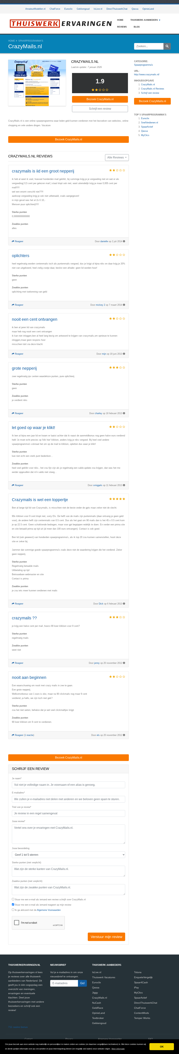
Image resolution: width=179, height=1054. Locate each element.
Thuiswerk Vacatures (103, 977)
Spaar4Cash (141, 982)
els (98, 735)
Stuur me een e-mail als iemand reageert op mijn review (43, 904)
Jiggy (95, 992)
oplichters (20, 255)
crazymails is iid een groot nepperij (43, 171)
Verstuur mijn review (106, 937)
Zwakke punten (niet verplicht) (27, 881)
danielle (104, 241)
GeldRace (97, 1007)
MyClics (145, 135)
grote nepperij (24, 368)
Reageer (18, 241)
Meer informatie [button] (118, 1049)
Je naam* (17, 778)
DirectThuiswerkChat (116, 9)
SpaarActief (147, 126)
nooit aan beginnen (29, 677)
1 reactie (29, 735)
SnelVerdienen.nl (149, 122)
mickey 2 (100, 305)
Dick (101, 603)
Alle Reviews (115, 157)
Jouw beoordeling (20, 848)
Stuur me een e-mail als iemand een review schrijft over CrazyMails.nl (50, 899)
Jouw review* (18, 821)
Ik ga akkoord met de (38, 910)
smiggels (97, 485)
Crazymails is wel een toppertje (40, 499)
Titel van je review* (21, 807)
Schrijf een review (150, 93)
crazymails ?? (24, 618)
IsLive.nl (98, 9)
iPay (136, 987)
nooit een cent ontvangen (34, 319)
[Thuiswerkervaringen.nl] (61, 24)
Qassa (135, 9)
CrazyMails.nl (148, 84)
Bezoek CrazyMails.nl (152, 101)
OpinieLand (148, 9)
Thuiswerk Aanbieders (144, 20)
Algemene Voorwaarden (49, 910)
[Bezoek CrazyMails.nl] (37, 83)
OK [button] (162, 1046)
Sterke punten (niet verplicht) (26, 862)
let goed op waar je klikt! (33, 427)
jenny (97, 663)
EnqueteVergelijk (143, 977)
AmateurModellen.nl (35, 9)
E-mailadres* (18, 792)
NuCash (96, 1002)
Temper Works (142, 1018)
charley (98, 413)
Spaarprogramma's (30, 40)
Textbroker (98, 1018)
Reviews (122, 27)
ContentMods (141, 1013)
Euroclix (68, 9)
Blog (137, 27)
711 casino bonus (18, 1027)
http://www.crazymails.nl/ (146, 74)
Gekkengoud (83, 9)
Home (120, 20)
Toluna (137, 972)
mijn (104, 354)
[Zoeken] (167, 46)
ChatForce (55, 9)
